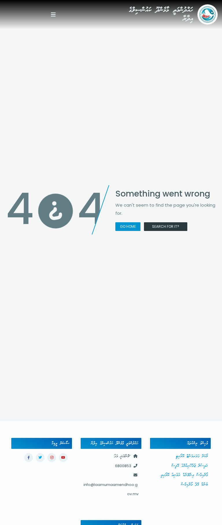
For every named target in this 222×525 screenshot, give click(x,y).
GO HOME (128, 226)
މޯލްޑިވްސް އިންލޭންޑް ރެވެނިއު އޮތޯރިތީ (184, 475)
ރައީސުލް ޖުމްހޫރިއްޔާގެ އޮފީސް (189, 466)
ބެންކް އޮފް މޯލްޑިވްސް (194, 484)
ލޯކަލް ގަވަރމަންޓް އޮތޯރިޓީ (192, 456)
